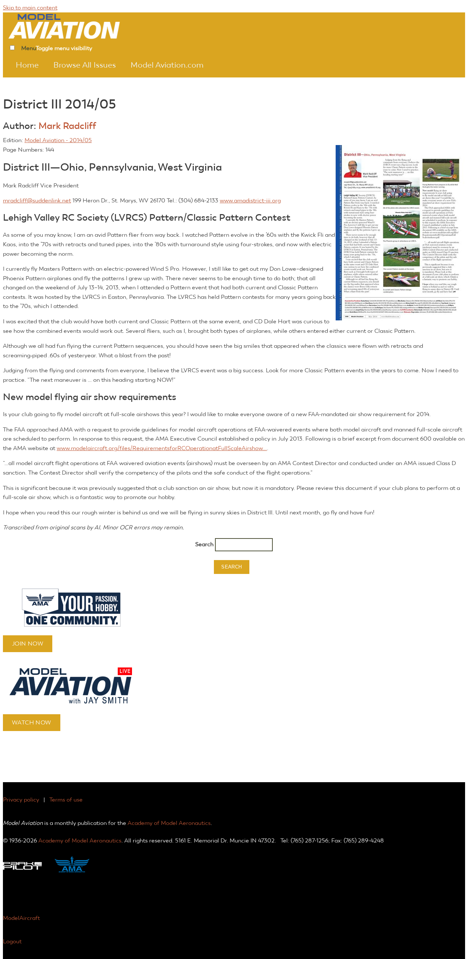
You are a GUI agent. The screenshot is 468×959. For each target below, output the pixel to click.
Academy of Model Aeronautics (169, 822)
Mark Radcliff (67, 126)
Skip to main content (30, 7)
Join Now (27, 643)
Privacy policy (21, 799)
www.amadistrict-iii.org (250, 200)
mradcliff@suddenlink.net (37, 200)
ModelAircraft (21, 917)
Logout (12, 941)
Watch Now (31, 722)
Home (27, 65)
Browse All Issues (84, 65)
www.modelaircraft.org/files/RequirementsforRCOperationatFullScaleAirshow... (162, 448)
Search (205, 544)
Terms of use (66, 799)
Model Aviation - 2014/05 (58, 140)
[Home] (74, 25)
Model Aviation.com (167, 65)
